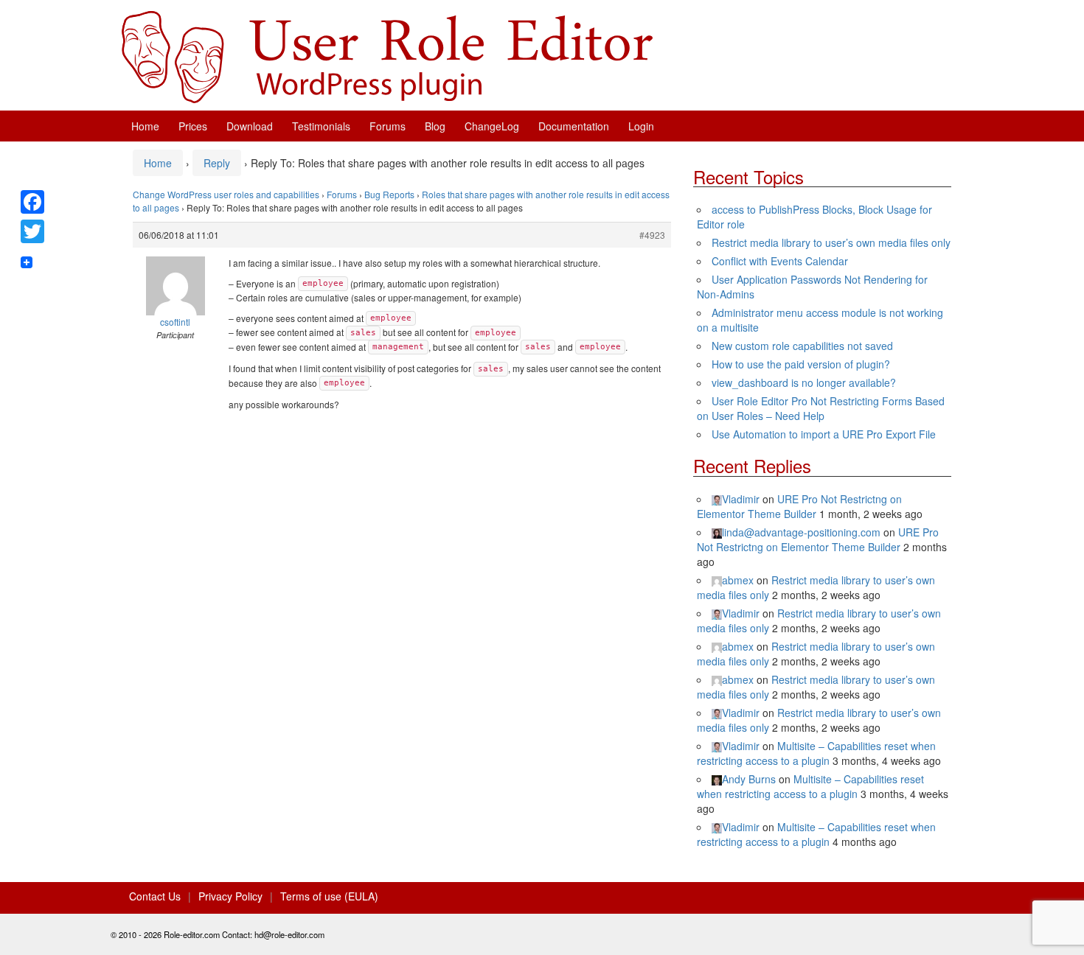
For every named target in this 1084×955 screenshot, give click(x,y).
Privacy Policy (230, 896)
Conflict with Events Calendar (780, 260)
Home (145, 126)
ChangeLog (492, 126)
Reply (217, 162)
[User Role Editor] (387, 55)
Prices (192, 126)
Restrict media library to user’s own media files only (831, 242)
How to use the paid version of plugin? (801, 364)
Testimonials (321, 126)
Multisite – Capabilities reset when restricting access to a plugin (816, 753)
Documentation (573, 126)
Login (641, 126)
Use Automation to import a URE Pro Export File (824, 434)
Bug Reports (389, 194)
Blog (435, 126)
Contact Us (155, 896)
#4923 (652, 234)
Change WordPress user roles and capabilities (226, 194)
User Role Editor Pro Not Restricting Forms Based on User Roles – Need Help (821, 408)
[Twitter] (32, 231)
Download (249, 126)
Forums (387, 126)
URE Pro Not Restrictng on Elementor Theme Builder (799, 506)
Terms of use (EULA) (329, 896)
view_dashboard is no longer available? (804, 382)
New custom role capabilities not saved (802, 345)
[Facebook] (32, 202)
